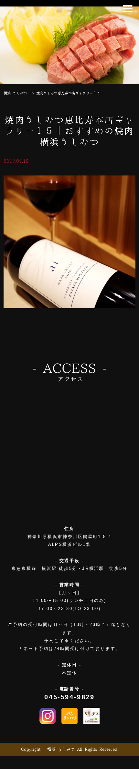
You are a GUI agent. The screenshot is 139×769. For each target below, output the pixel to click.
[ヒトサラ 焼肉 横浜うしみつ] (91, 716)
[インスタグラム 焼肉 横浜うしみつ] (47, 716)
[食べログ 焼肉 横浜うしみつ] (69, 716)
